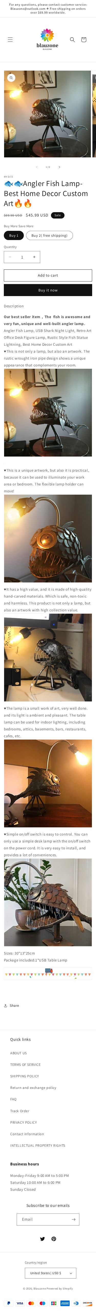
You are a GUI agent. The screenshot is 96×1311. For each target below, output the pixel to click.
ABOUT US (18, 1053)
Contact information (27, 1134)
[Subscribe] (73, 1220)
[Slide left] (36, 167)
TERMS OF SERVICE (25, 1064)
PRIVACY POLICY (23, 1122)
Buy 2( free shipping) (49, 235)
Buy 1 (13, 235)
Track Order (19, 1111)
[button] (10, 39)
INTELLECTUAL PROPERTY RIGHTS (37, 1145)
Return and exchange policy (33, 1087)
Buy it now (48, 290)
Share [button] (14, 1005)
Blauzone (40, 1288)
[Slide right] (59, 167)
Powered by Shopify (60, 1288)
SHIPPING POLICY (24, 1076)
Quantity (10, 247)
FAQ (13, 1099)
